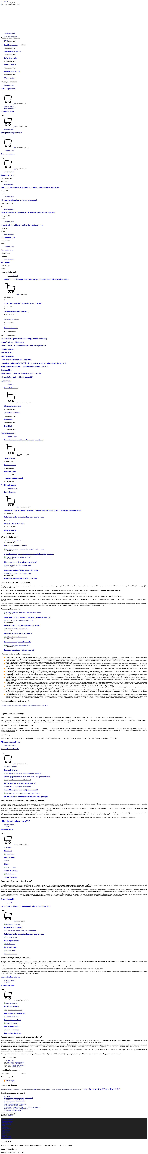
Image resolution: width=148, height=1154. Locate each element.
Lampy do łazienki (13, 276)
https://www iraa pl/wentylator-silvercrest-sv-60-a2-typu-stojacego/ (22, 1107)
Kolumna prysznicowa (9, 175)
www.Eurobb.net (10, 1082)
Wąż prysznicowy (10, 78)
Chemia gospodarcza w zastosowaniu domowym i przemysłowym (27, 777)
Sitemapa (6, 40)
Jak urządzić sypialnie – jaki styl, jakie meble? (17, 377)
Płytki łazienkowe (8, 485)
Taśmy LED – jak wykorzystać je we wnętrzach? (21, 790)
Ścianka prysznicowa (11, 940)
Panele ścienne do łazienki (13, 927)
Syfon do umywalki (7, 985)
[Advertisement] (74, 18)
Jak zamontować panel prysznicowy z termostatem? (19, 200)
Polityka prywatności (10, 33)
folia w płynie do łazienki (16, 1089)
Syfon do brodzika (10, 58)
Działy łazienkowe (6, 1152)
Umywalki (7, 982)
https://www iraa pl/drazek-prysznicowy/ (15, 1104)
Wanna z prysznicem (16, 1063)
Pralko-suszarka (10, 465)
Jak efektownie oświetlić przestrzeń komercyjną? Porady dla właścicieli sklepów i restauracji (36, 279)
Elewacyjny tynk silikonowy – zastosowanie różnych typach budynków (26, 906)
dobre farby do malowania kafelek (13, 1105)
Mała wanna (5, 262)
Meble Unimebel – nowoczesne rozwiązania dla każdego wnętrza (23, 345)
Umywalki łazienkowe (10, 977)
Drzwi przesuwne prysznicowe (11, 133)
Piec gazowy (8, 419)
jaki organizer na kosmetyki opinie (61, 1089)
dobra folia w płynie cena (6, 1089)
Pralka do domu (10, 471)
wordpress (7, 1096)
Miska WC (8, 851)
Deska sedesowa (9, 857)
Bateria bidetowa (10, 65)
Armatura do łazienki (10, 106)
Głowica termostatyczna (12, 51)
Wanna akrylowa (7, 250)
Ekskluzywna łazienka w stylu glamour (18, 634)
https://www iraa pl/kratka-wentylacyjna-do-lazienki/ (18, 1098)
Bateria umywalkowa (11, 1006)
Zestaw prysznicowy (8, 154)
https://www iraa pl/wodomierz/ (12, 1110)
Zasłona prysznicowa (8, 89)
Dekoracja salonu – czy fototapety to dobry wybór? (22, 625)
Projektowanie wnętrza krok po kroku (17, 642)
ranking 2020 (100, 1089)
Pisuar (6, 864)
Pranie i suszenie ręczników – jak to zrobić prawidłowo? (23, 440)
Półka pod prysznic (7, 349)
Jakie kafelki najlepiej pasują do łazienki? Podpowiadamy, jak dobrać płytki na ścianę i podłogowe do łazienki (43, 510)
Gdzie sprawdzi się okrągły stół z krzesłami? (16, 359)
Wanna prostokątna (8, 237)
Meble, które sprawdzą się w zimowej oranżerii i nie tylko (21, 373)
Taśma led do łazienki (11, 320)
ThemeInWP (10, 1115)
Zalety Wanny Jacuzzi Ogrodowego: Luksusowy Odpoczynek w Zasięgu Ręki (28, 212)
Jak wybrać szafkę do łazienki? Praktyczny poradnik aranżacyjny (24, 339)
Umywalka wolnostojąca (12, 1033)
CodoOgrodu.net (10, 1080)
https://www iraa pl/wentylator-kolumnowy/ (16, 1108)
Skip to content (5, 1)
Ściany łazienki (7, 899)
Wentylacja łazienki (6, 1138)
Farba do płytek (10, 492)
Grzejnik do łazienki (11, 388)
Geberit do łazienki (10, 871)
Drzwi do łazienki (7, 352)
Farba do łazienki (10, 947)
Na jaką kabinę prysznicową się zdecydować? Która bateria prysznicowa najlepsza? (30, 187)
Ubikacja (6, 826)
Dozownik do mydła (11, 770)
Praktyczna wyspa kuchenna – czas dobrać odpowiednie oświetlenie (24, 366)
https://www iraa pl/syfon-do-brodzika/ (14, 1101)
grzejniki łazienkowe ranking (27, 1089)
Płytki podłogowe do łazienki (14, 523)
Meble (3, 1125)
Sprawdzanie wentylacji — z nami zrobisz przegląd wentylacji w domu (29, 554)
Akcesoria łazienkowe (10, 742)
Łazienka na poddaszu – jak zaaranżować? (19, 650)
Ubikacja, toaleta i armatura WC (15, 821)
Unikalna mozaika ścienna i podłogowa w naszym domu (24, 517)
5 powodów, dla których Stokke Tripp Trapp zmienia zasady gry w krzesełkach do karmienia (33, 363)
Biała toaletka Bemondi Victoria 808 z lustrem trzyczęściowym (26, 796)
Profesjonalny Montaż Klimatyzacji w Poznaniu (21, 570)
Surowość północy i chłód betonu (12, 342)
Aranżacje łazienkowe (7, 1121)
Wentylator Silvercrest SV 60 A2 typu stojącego (20, 578)
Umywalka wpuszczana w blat (14, 1013)
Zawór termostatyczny (12, 71)
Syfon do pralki (9, 458)
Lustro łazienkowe (7, 356)
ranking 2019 (88, 1089)
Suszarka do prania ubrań (13, 478)
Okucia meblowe (6, 370)
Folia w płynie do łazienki (10, 749)
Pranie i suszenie (8, 433)
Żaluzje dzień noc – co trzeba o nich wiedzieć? (20, 783)
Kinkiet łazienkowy (11, 328)
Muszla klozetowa (10, 877)
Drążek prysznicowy (11, 45)
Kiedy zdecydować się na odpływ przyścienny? (20, 562)
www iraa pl (7, 1102)
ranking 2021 (114, 1089)
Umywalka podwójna (11, 1026)
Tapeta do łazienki (10, 954)
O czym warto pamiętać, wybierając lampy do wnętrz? (23, 303)
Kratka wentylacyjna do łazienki (15, 546)
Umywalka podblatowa (12, 1020)
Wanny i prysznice (9, 85)
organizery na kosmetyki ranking (74, 1089)
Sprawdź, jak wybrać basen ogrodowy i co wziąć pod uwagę (22, 225)
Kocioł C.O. (8, 426)
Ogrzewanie (6, 381)
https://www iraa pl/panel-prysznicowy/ (14, 1099)
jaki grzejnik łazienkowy (49, 1089)
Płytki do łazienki (10, 530)
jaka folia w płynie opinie (38, 1089)
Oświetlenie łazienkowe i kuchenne (16, 311)
